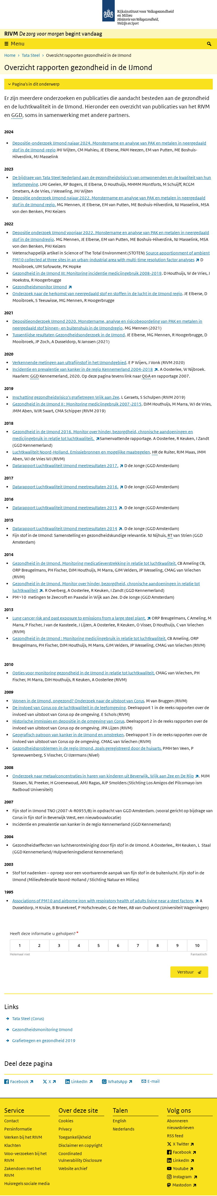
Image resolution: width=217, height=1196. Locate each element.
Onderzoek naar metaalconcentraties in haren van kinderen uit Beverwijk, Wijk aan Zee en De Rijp (105, 776)
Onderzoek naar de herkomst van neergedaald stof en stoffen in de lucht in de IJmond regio (97, 293)
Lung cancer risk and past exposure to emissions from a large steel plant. (81, 618)
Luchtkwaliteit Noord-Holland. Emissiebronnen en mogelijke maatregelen (81, 452)
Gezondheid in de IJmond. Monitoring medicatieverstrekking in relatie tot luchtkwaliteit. (94, 563)
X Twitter (193, 1144)
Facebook (193, 1152)
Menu (18, 43)
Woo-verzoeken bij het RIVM (25, 1157)
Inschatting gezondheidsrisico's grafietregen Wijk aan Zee (65, 397)
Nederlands (123, 1129)
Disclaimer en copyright (80, 1145)
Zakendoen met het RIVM (22, 1172)
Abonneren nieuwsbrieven (180, 1124)
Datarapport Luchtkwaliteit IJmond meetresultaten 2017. (67, 465)
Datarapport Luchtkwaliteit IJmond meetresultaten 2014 (67, 528)
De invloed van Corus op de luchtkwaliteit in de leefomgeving (69, 707)
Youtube (193, 1168)
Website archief (72, 1168)
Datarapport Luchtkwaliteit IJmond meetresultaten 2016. (67, 486)
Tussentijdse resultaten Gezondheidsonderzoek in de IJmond (68, 334)
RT (170, 535)
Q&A (146, 376)
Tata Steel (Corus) (28, 1018)
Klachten (12, 1145)
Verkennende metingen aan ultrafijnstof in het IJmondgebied (69, 362)
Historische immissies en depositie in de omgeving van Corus (68, 721)
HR (154, 452)
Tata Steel (31, 55)
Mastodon (192, 1185)
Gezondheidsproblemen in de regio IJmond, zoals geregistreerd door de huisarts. (87, 748)
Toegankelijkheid (74, 1137)
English (119, 1120)
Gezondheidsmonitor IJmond (42, 286)
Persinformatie (18, 1129)
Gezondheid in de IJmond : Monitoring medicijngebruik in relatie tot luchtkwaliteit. (89, 638)
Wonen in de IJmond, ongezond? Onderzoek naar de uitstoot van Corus (78, 700)
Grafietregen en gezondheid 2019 (43, 1040)
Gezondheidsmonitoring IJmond (42, 1029)
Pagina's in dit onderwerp (36, 84)
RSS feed (175, 1135)
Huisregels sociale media (27, 1183)
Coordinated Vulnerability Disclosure (80, 1157)
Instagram (193, 1176)
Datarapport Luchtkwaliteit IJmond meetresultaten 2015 (67, 507)
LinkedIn (193, 1160)
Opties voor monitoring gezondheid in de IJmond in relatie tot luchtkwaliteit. (83, 673)
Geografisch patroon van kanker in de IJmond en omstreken (68, 734)
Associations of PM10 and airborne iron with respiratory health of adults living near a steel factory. (105, 900)
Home (10, 55)
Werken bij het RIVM (23, 1137)
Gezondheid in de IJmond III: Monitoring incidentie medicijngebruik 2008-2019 (87, 273)
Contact (11, 1120)
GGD (16, 115)
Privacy (65, 1129)
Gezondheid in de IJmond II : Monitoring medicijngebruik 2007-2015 (77, 404)
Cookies (65, 1120)
